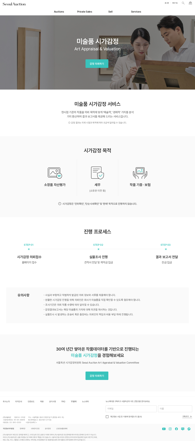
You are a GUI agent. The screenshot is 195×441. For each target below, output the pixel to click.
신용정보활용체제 (61, 429)
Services (136, 11)
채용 (41, 401)
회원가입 (175, 3)
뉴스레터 (85, 401)
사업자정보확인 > (31, 422)
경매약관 (22, 429)
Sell (110, 11)
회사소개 (6, 401)
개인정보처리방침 (8, 429)
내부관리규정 (35, 429)
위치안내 (18, 401)
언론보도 (31, 401)
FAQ (63, 401)
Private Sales (84, 11)
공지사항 (52, 401)
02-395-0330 (15, 422)
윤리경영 (48, 429)
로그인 (167, 3)
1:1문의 (74, 401)
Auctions (59, 11)
